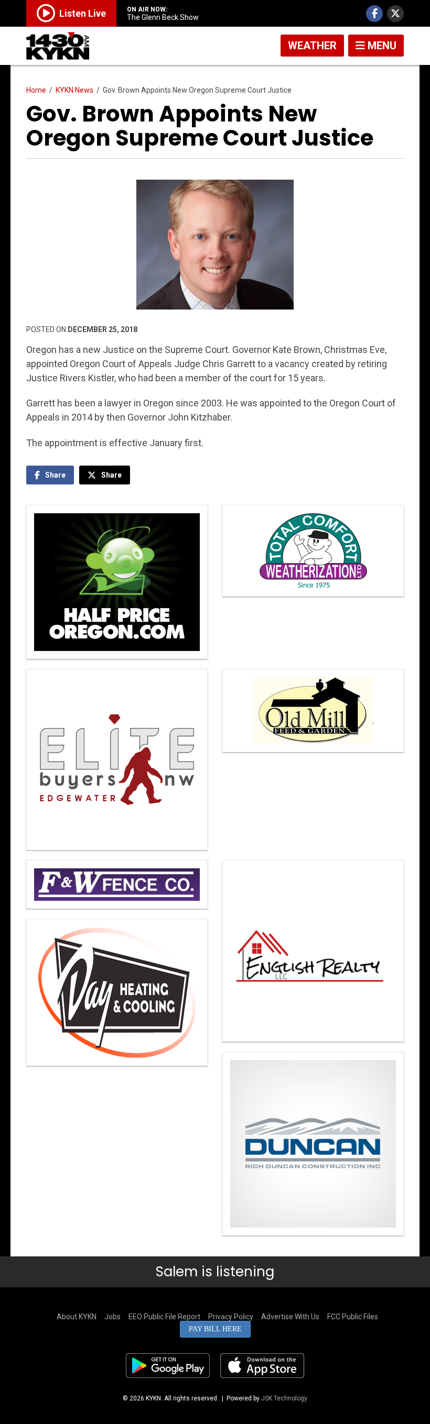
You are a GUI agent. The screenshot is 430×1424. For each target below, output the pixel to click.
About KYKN (76, 1316)
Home (36, 90)
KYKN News (74, 90)
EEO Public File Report (164, 1316)
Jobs (112, 1316)
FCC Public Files (352, 1316)
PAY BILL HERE (215, 1329)
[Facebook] (374, 13)
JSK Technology (284, 1398)
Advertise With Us (290, 1316)
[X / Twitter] (395, 13)
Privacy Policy (230, 1316)
